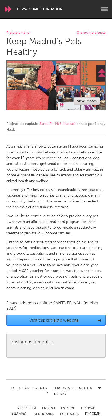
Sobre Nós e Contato (29, 388)
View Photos (87, 101)
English (48, 408)
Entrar (60, 393)
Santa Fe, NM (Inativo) (57, 123)
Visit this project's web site (65, 320)
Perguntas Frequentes (72, 388)
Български (26, 408)
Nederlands (44, 414)
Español (68, 408)
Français (88, 408)
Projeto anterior (18, 32)
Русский (93, 414)
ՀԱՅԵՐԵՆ (19, 414)
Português (69, 414)
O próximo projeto (91, 32)
